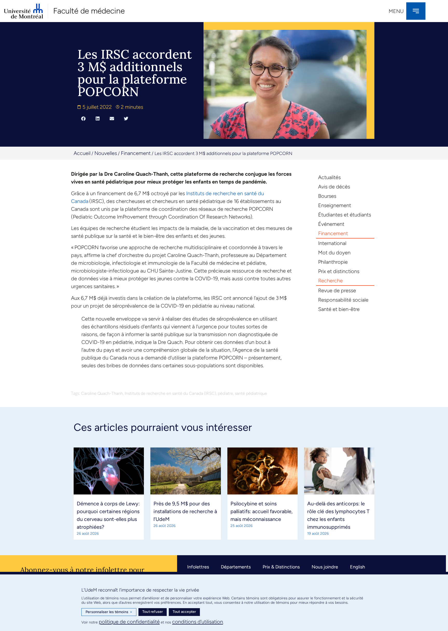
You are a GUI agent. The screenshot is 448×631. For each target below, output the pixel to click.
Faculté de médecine (89, 11)
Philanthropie (333, 262)
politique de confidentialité (129, 622)
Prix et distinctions (338, 271)
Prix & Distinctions (281, 567)
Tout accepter (184, 611)
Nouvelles (105, 153)
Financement (136, 153)
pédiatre (225, 393)
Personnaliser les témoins (109, 612)
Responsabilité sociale (343, 300)
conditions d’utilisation (197, 622)
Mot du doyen (334, 252)
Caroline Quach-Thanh (102, 393)
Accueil (82, 153)
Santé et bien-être (339, 309)
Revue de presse (337, 290)
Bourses (327, 196)
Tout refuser (152, 611)
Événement (331, 224)
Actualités (329, 177)
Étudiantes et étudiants (344, 215)
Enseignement (334, 205)
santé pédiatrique (251, 393)
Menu (396, 11)
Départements (236, 567)
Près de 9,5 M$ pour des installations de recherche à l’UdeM (185, 511)
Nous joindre (325, 567)
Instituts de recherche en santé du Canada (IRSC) (170, 393)
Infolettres (198, 567)
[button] (83, 118)
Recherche (330, 280)
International (332, 243)
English (357, 567)
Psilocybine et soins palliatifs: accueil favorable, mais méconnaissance (261, 511)
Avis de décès (334, 187)
